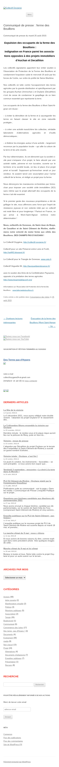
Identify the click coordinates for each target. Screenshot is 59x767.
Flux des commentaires (13, 741)
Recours (8, 665)
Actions (6, 597)
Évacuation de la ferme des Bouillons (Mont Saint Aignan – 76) (43, 322)
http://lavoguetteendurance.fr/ (36, 266)
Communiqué (8, 624)
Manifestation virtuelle (14, 604)
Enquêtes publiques (13, 658)
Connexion (7, 734)
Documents (8, 634)
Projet (5, 648)
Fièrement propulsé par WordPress (17, 762)
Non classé (8, 645)
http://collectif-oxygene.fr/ (34, 242)
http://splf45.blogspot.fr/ (14, 252)
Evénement (8, 638)
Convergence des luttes (40, 297)
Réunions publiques (13, 610)
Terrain (8, 617)
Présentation (10, 662)
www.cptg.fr (46, 259)
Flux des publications (12, 738)
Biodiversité (8, 621)
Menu (30, 14)
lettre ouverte (10, 600)
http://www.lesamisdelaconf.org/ (17, 280)
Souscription (10, 614)
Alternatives (10, 651)
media (5, 641)
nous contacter (31, 381)
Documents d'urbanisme (15, 655)
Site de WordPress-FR (12, 744)
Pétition (8, 607)
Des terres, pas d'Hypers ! (14, 631)
